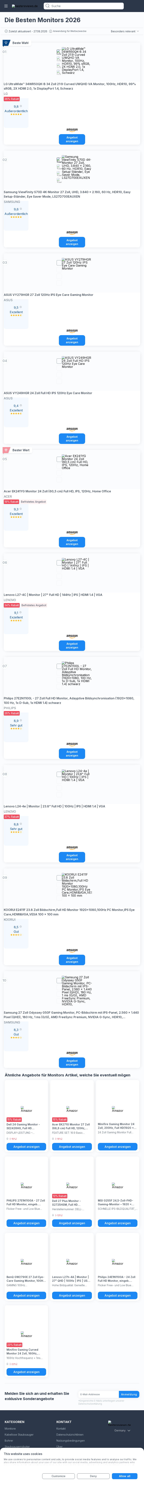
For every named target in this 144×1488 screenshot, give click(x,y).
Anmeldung (129, 1394)
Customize (59, 1476)
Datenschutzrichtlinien (69, 1434)
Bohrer (9, 1440)
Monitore (10, 1428)
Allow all (124, 1476)
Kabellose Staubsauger (19, 1434)
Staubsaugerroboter (17, 1446)
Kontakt (61, 1428)
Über (59, 1446)
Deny (93, 1476)
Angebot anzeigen (72, 139)
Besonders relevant (123, 31)
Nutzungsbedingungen (70, 1440)
